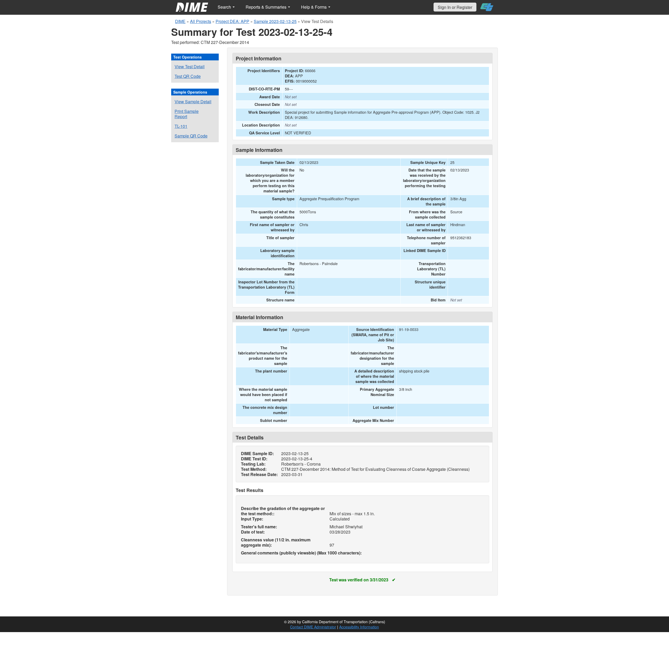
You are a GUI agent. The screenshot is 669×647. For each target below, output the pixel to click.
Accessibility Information (359, 626)
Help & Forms (314, 7)
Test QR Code (188, 76)
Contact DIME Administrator (313, 626)
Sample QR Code (191, 136)
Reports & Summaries (266, 7)
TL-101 (181, 126)
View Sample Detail (193, 102)
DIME (180, 21)
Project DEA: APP (232, 21)
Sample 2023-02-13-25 (275, 21)
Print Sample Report (187, 113)
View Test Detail (190, 67)
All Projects (200, 21)
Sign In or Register (455, 7)
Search (225, 7)
